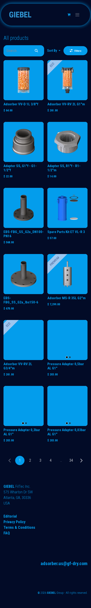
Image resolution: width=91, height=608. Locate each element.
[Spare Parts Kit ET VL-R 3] (67, 208)
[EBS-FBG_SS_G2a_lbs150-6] (24, 274)
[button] (54, 50)
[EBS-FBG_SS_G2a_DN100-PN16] (24, 208)
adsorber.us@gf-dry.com (64, 563)
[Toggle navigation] (77, 14)
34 (71, 460)
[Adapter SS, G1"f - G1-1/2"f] (24, 142)
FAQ (7, 533)
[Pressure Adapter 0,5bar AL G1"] (67, 340)
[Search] (36, 50)
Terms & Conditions (19, 527)
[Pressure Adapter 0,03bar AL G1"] (67, 406)
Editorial (10, 516)
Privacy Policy (14, 522)
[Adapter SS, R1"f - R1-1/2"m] (67, 142)
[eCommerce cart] (69, 14)
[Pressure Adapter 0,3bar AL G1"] (24, 406)
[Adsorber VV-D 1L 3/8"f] (24, 80)
